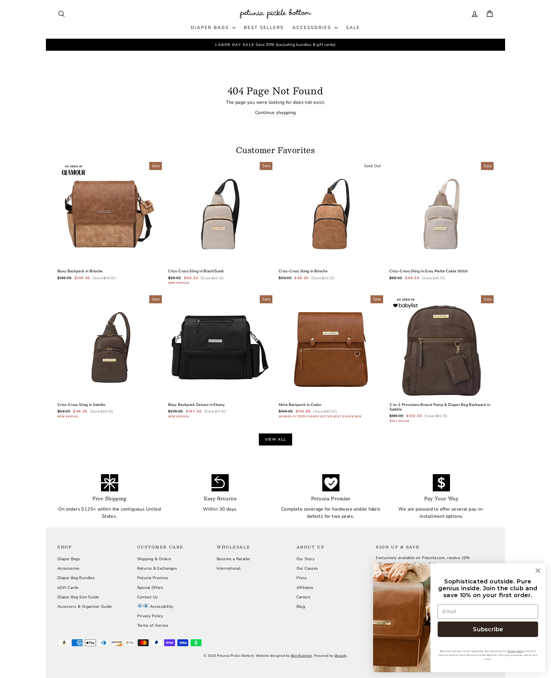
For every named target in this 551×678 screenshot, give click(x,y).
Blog (300, 606)
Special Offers (150, 587)
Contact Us (147, 597)
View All (275, 439)
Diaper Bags (211, 27)
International (228, 568)
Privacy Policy (150, 616)
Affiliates (305, 587)
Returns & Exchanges (157, 568)
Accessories (312, 27)
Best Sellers (264, 27)
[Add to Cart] (153, 257)
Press (301, 578)
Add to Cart (109, 245)
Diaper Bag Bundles (76, 578)
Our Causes (307, 568)
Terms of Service (152, 625)
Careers (303, 597)
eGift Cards (68, 587)
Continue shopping (275, 113)
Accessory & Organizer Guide (84, 606)
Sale (353, 27)
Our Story (305, 559)
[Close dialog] (538, 571)
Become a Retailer (234, 559)
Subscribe (488, 629)
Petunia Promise (152, 578)
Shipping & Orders (154, 559)
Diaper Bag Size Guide (78, 597)
